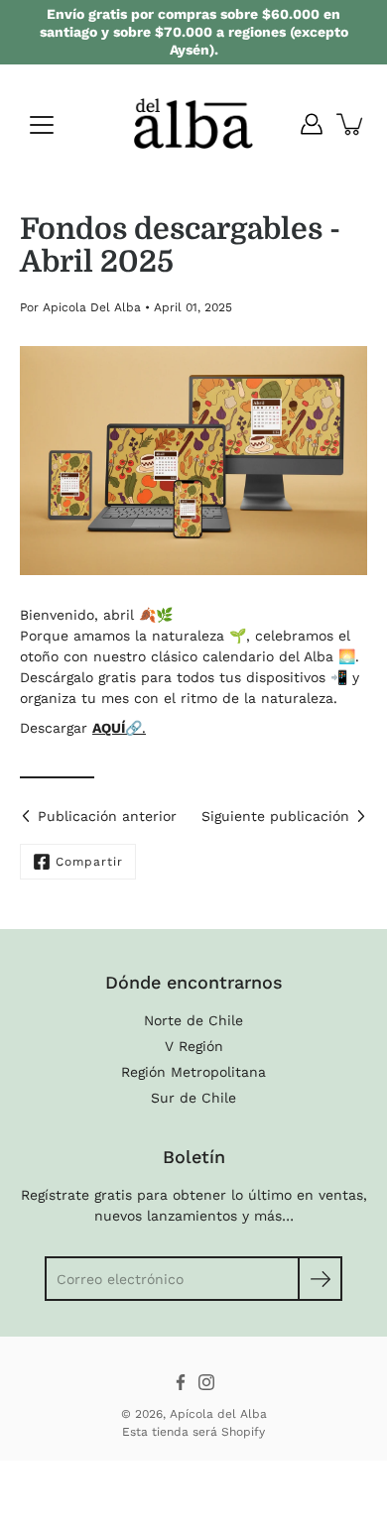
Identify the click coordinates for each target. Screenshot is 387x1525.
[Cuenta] (311, 124)
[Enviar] (320, 1278)
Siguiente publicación (275, 816)
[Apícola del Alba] (193, 124)
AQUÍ (108, 728)
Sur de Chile (193, 1098)
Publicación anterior (107, 816)
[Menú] (42, 125)
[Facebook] (181, 1382)
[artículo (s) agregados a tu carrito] (351, 124)
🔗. (135, 728)
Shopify (243, 1432)
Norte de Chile (193, 1020)
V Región (194, 1046)
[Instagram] (206, 1382)
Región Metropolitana (193, 1072)
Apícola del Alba (218, 1414)
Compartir (89, 862)
